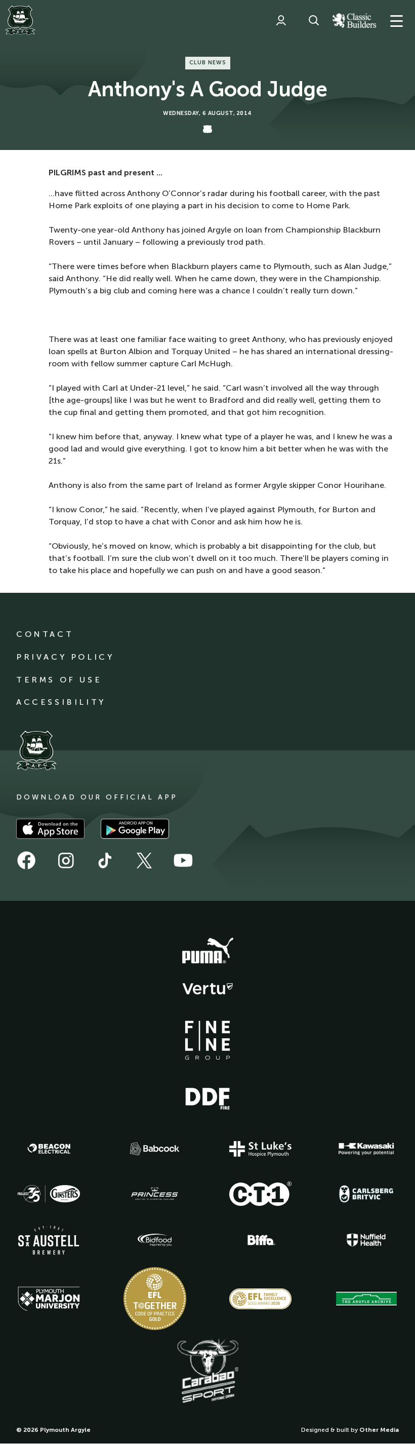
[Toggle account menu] (281, 20)
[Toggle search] (314, 20)
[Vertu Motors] (207, 988)
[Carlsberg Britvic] (366, 1193)
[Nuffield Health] (366, 1240)
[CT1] (260, 1194)
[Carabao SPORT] (207, 1371)
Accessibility (61, 702)
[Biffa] (260, 1240)
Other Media (379, 1429)
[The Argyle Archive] (366, 1298)
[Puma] (207, 951)
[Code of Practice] (154, 1298)
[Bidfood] (154, 1240)
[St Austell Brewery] (49, 1240)
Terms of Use (59, 680)
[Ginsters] (49, 1193)
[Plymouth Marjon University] (49, 1299)
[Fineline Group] (207, 1040)
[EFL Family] (260, 1298)
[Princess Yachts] (154, 1193)
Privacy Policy (65, 657)
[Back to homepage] (20, 20)
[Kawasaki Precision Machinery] (366, 1148)
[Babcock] (154, 1149)
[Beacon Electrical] (49, 1148)
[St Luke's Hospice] (260, 1149)
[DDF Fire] (207, 1097)
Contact (44, 634)
